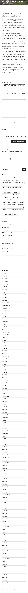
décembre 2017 (5, 430)
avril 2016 (4, 476)
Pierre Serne (13, 207)
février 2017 (4, 449)
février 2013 (4, 577)
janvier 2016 (4, 484)
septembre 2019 (6, 396)
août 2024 (4, 308)
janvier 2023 (4, 329)
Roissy (22, 207)
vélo (13, 216)
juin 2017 (4, 438)
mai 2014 (4, 537)
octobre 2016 (5, 460)
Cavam (17, 180)
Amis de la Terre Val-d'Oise (8, 224)
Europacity (13, 190)
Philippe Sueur (6, 207)
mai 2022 (4, 342)
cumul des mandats (9, 85)
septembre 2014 (6, 526)
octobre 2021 (5, 358)
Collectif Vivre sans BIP (7, 235)
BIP (13, 180)
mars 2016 (4, 478)
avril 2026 (4, 273)
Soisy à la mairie (8, 82)
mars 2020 (4, 385)
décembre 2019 (5, 390)
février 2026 (4, 278)
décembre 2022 (5, 332)
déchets (13, 185)
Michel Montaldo (13, 199)
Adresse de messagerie (8, 122)
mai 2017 (4, 441)
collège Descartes (9, 84)
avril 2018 (4, 425)
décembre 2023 (5, 318)
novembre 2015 (5, 489)
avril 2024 (4, 316)
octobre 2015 (5, 492)
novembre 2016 (5, 457)
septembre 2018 (6, 417)
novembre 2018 (5, 414)
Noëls (4, 204)
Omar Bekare (21, 204)
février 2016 (4, 481)
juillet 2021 (4, 361)
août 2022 (4, 337)
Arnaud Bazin (14, 177)
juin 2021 (4, 364)
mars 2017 (4, 446)
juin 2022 (4, 340)
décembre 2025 (5, 281)
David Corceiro (6, 185)
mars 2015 (4, 510)
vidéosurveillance (6, 216)
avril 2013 (4, 572)
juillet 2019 (4, 401)
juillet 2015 (4, 500)
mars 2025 (4, 297)
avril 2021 (4, 369)
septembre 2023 (6, 321)
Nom (3, 116)
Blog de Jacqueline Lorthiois (8, 230)
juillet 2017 (4, 436)
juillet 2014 (4, 532)
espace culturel (6, 190)
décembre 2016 (5, 454)
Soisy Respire (5, 251)
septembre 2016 (6, 462)
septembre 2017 (6, 433)
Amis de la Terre (6, 177)
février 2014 (4, 545)
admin (12, 11)
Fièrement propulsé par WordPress (9, 589)
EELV (4, 187)
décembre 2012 (5, 582)
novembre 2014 (5, 521)
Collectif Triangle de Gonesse (8, 232)
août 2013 (4, 561)
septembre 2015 (6, 494)
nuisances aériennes (11, 204)
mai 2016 (4, 473)
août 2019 (4, 398)
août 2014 (4, 529)
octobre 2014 (5, 524)
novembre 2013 (5, 553)
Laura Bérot (5, 197)
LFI (10, 197)
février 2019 (4, 409)
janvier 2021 (4, 377)
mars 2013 (4, 574)
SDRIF (8, 209)
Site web (4, 129)
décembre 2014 (5, 518)
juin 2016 (4, 470)
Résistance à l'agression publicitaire (10, 248)
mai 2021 (4, 366)
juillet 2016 (4, 468)
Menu (14, 7)
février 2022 (4, 350)
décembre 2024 (5, 302)
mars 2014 (4, 542)
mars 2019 (4, 406)
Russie (4, 209)
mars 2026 (4, 276)
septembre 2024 (6, 305)
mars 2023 (4, 326)
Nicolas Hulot (22, 199)
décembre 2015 (5, 486)
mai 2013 (4, 569)
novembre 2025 (5, 284)
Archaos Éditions (6, 227)
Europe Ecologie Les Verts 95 (8, 238)
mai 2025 (4, 292)
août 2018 (4, 420)
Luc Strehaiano (19, 85)
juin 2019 (4, 404)
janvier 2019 (4, 412)
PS (18, 207)
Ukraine (15, 214)
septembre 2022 (6, 334)
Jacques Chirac (6, 194)
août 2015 (4, 497)
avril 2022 (4, 345)
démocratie (18, 185)
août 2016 (4, 465)
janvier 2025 (4, 300)
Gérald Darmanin (16, 192)
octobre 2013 (5, 556)
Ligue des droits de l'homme (8, 240)
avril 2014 (4, 540)
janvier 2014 (4, 548)
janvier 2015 (4, 516)
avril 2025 (4, 294)
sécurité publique (15, 212)
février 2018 (4, 428)
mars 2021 (4, 372)
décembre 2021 (5, 356)
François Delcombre (12, 2)
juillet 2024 (4, 310)
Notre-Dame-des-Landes (17, 202)
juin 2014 (4, 534)
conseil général (20, 84)
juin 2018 (4, 422)
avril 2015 (4, 508)
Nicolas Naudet (6, 202)
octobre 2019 (5, 393)
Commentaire (5, 98)
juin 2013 (4, 566)
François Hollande (7, 192)
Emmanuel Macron (17, 187)
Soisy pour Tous (6, 212)
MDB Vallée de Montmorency (8, 243)
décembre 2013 (5, 550)
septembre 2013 (6, 558)
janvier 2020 (4, 388)
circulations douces (7, 182)
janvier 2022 (4, 353)
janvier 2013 (4, 580)
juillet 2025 (4, 289)
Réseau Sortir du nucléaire (7, 246)
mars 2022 (4, 348)
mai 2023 (4, 324)
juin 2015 (4, 502)
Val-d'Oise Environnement (8, 254)
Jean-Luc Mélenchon (15, 194)
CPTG (22, 182)
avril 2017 (4, 444)
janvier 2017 (4, 452)
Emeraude (9, 187)
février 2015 (4, 513)
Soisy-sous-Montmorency (18, 209)
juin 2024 (4, 313)
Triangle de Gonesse (7, 214)
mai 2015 (4, 505)
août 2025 (4, 286)
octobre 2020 (5, 382)
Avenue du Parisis (7, 180)
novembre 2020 (5, 380)
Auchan (20, 177)
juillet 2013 (4, 564)
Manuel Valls (5, 199)
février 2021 (4, 374)
